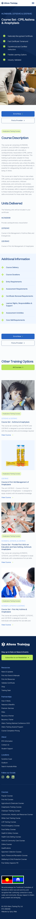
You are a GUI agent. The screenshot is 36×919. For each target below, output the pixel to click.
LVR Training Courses (8, 822)
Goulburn (4, 763)
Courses (4, 792)
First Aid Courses (7, 799)
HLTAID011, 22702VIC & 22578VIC (13, 606)
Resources (5, 668)
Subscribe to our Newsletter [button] (16, 658)
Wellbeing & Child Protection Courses (14, 859)
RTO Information (6, 741)
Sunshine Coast (6, 759)
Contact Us (5, 745)
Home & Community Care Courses (13, 841)
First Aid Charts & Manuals (10, 675)
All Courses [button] (17, 367)
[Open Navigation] (33, 3)
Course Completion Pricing (10, 731)
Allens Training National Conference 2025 (15, 723)
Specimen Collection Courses (11, 852)
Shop (3, 687)
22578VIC (4, 478)
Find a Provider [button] (17, 120)
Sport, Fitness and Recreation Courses (14, 855)
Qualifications (6, 848)
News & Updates (7, 672)
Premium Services (7, 708)
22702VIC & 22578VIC (9, 418)
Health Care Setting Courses (11, 837)
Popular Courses (7, 796)
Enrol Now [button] (17, 114)
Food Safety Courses (8, 829)
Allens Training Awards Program (12, 727)
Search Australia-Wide (9, 766)
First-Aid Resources (8, 679)
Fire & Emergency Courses (10, 826)
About (3, 737)
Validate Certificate (8, 683)
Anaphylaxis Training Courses (11, 807)
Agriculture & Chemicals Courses (12, 803)
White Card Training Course (10, 818)
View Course (6, 435)
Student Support (7, 749)
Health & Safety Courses (9, 833)
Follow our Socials (8, 773)
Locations (5, 755)
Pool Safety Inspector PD (9, 863)
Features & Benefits (7, 705)
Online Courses (6, 844)
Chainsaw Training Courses (10, 811)
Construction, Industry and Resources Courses (17, 814)
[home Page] (9, 3)
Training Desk (6, 690)
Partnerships (6, 697)
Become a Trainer (7, 719)
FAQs (3, 712)
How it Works (5, 701)
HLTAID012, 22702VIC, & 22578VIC (13, 541)
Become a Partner (7, 716)
